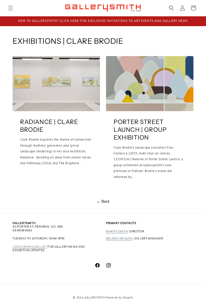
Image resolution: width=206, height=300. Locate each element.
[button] (10, 8)
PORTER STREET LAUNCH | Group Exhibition (140, 129)
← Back (103, 201)
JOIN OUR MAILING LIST (30, 246)
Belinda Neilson (119, 238)
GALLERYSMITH (94, 297)
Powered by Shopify (119, 297)
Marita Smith (117, 231)
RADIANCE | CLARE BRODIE (49, 125)
